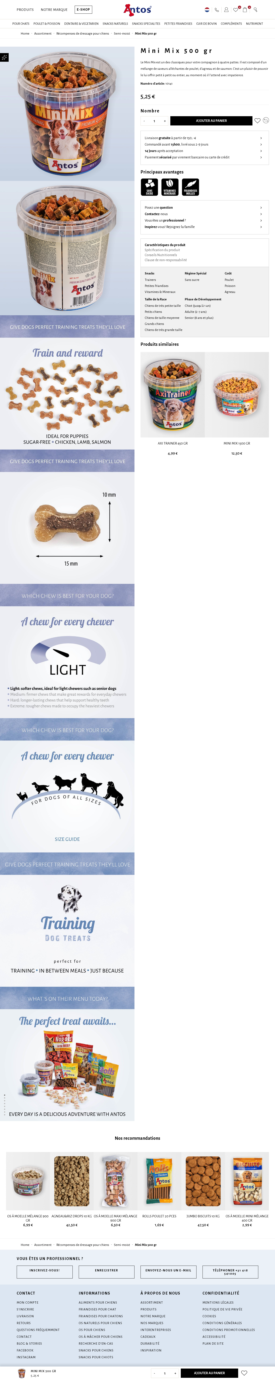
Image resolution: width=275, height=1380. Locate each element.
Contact (24, 1336)
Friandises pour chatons (101, 1316)
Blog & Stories (29, 1343)
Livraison (25, 1316)
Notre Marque (54, 10)
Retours (24, 1323)
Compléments (231, 23)
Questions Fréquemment (38, 1330)
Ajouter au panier (211, 121)
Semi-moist (122, 33)
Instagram (26, 1357)
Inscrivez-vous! (45, 1270)
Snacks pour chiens (96, 1350)
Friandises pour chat (97, 1309)
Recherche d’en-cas (96, 1343)
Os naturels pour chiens (100, 1323)
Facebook (25, 1350)
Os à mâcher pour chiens (101, 1336)
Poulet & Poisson (46, 23)
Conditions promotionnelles (229, 1330)
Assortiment (43, 33)
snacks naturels (115, 23)
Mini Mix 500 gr (146, 33)
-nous (156, 214)
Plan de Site (213, 1343)
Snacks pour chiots (96, 1357)
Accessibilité (214, 1336)
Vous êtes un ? (165, 220)
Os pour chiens (92, 1330)
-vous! (170, 227)
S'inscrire (25, 1309)
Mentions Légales (218, 1302)
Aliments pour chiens (98, 1302)
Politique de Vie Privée (222, 1309)
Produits (25, 10)
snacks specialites (146, 23)
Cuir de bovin (206, 23)
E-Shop (83, 9)
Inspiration (151, 1350)
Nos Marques (152, 1323)
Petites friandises (178, 23)
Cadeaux (148, 1336)
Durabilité (150, 1343)
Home (25, 33)
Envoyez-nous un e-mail (168, 1270)
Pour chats (20, 23)
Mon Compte (27, 1302)
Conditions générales (222, 1323)
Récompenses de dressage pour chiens (82, 33)
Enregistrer (106, 1270)
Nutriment (254, 23)
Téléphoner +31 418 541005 (230, 1272)
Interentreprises (156, 1330)
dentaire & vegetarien (81, 23)
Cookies (209, 1316)
